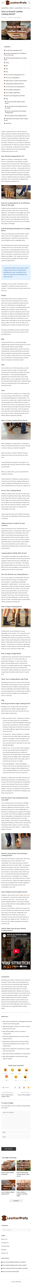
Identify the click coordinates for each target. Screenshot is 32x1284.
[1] (18, 181)
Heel (7, 68)
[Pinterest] (24, 1087)
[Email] (28, 1087)
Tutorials (5, 1169)
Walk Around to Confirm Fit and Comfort (16, 80)
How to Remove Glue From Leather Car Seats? (15, 1268)
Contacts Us (4, 1242)
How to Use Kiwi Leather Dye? (11, 1271)
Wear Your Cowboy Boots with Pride (15, 95)
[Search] (29, 2)
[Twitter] (19, 1087)
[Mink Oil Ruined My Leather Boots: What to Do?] (24, 1165)
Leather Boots (21, 1169)
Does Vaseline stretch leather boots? (16, 115)
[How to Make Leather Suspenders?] (8, 1185)
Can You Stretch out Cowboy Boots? (15, 86)
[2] (5, 290)
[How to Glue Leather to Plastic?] (8, 1165)
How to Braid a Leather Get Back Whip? (22, 1194)
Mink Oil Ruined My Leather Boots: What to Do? (23, 1174)
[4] (29, 485)
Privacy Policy (5, 1246)
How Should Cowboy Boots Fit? (14, 50)
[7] (12, 793)
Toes (7, 71)
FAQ (7, 98)
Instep (7, 62)
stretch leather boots (21, 895)
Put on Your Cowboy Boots (13, 77)
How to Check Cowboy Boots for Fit (15, 74)
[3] (10, 385)
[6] (10, 695)
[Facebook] (15, 1087)
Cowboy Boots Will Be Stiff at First (15, 83)
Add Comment (17, 17)
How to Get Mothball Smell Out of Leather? (14, 1262)
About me (4, 1239)
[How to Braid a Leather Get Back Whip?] (24, 1185)
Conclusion (8, 123)
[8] (8, 923)
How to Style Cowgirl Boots (13, 92)
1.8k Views (3, 17)
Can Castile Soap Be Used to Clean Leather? (15, 1265)
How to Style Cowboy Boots (13, 89)
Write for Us (4, 1253)
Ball (6, 65)
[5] (19, 601)
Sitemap (3, 1249)
